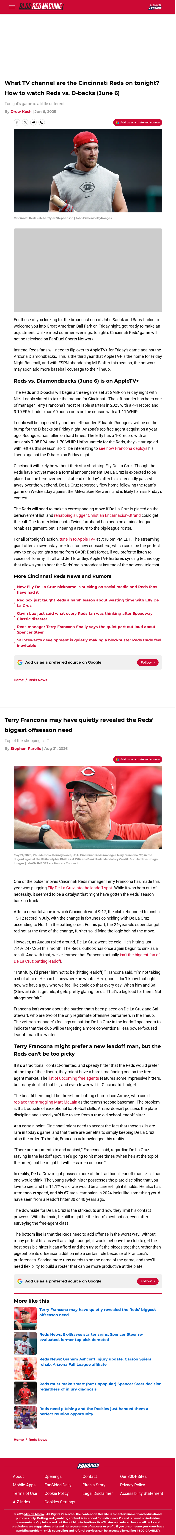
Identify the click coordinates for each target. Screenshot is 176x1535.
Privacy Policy (132, 1484)
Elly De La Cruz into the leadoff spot (80, 887)
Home (19, 680)
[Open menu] (12, 7)
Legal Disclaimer (97, 1493)
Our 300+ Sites (133, 1476)
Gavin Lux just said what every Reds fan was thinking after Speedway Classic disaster (85, 616)
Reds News (38, 680)
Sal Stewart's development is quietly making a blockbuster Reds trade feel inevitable (89, 643)
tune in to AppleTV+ (77, 539)
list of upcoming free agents (74, 1078)
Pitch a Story (93, 1484)
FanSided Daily (58, 1484)
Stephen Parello (26, 748)
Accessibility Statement (141, 1493)
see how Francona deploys (123, 448)
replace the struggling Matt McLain (46, 1102)
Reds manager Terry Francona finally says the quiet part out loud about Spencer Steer (86, 629)
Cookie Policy (56, 1493)
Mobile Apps (24, 1484)
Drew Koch (21, 111)
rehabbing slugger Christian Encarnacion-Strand (97, 515)
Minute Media (34, 1514)
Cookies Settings (59, 1501)
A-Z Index (21, 1501)
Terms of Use (25, 1493)
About (18, 1476)
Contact (89, 1476)
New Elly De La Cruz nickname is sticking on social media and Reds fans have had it (87, 590)
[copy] (41, 122)
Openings (53, 1476)
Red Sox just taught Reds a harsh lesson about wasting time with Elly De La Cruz (88, 603)
